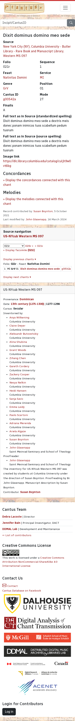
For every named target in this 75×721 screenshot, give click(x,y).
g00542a (9, 99)
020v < (29, 246)
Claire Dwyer (17, 325)
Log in (9, 711)
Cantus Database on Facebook (21, 590)
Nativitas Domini (15, 77)
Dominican (27, 299)
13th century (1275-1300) (27, 304)
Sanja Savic (16, 398)
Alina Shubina (18, 342)
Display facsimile (20, 250)
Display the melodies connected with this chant (33, 201)
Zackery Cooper (19, 374)
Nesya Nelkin (17, 382)
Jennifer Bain (11, 523)
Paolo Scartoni (18, 415)
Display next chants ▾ (17, 277)
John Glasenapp (36, 219)
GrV (5, 88)
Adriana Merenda (20, 423)
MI (42, 77)
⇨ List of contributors (16, 535)
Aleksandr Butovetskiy (23, 333)
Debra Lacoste (12, 516)
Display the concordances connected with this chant (36, 182)
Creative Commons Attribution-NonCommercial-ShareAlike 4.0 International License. (33, 562)
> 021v (39, 246)
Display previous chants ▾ (19, 259)
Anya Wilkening (19, 317)
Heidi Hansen (17, 390)
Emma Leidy (17, 407)
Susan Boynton (43, 211)
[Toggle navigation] (65, 8)
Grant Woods (17, 350)
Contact (12, 586)
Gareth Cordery (19, 366)
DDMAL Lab (9, 529)
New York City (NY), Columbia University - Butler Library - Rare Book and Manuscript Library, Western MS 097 (37, 51)
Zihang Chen (17, 358)
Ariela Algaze (17, 431)
